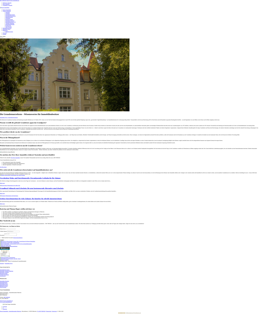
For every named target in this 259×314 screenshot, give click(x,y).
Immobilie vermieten (4, 272)
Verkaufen (7, 12)
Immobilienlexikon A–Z (10, 22)
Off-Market (7, 18)
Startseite (2, 263)
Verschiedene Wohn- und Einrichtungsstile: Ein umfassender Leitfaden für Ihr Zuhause (30, 178)
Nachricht (2, 235)
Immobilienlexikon (4, 284)
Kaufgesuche (8, 25)
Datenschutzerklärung (17, 237)
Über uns (5, 33)
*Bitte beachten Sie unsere (12, 237)
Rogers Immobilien (7, 9)
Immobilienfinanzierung (10, 16)
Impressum (54, 311)
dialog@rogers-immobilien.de (6, 300)
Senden (2, 240)
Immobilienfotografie (9, 24)
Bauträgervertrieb (9, 19)
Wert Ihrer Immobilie (15, 157)
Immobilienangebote (7, 28)
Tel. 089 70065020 (41, 311)
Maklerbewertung (9, 31)
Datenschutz (48, 311)
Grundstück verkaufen (7, 5)
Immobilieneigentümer (13, 117)
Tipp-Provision (8, 26)
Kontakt (4, 34)
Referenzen (5, 30)
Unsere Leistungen (7, 11)
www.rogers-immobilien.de (6, 302)
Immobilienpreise (9, 17)
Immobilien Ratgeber (9, 20)
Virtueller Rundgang (9, 23)
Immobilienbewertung (10, 14)
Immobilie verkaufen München (6, 271)
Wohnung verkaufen (7, 2)
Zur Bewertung (3, 167)
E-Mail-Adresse (3, 231)
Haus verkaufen (6, 4)
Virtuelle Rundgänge (4, 274)
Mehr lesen (2, 183)
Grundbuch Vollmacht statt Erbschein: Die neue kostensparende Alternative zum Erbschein (31, 188)
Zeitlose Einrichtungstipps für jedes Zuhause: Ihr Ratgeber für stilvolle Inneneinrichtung (31, 199)
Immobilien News (6, 29)
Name (1, 228)
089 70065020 (3, 0)
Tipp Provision (3, 287)
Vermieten (7, 13)
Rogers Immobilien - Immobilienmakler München (10, 311)
